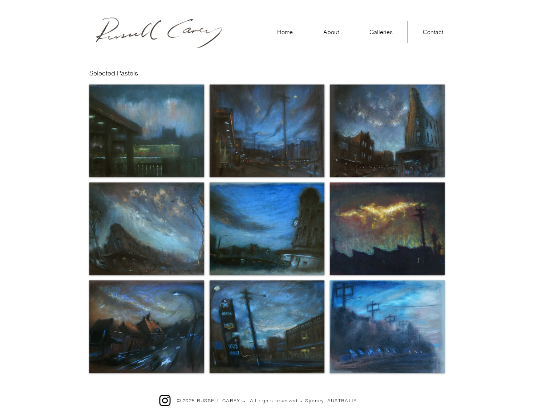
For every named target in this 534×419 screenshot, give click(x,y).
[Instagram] (165, 400)
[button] (381, 32)
